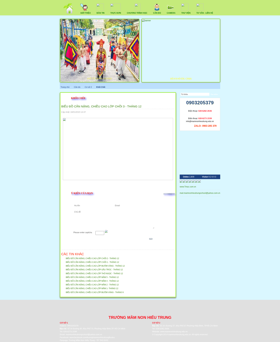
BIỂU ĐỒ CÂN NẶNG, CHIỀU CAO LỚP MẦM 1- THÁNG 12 (92, 288)
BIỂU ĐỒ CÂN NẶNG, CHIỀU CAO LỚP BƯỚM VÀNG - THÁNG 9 (95, 292)
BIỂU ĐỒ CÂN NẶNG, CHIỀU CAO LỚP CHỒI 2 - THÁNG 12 (92, 258)
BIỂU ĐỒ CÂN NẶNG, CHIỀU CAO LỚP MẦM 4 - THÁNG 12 (92, 281)
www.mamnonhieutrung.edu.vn (174, 331)
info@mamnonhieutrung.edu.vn (200, 121)
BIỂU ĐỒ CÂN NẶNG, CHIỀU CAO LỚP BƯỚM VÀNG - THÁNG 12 (95, 266)
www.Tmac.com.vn (188, 187)
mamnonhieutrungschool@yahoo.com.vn (84, 334)
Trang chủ (65, 87)
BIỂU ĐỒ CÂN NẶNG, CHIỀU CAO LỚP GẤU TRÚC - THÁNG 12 (94, 270)
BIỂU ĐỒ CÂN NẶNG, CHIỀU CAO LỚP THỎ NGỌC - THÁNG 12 (94, 273)
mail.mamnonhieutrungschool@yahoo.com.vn (200, 193)
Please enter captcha (82, 232)
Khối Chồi (100, 87)
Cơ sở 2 (88, 87)
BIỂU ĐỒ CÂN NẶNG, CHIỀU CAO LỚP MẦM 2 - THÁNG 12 (92, 285)
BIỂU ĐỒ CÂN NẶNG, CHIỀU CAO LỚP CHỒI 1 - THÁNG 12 (92, 262)
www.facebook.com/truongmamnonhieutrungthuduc (92, 337)
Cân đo (77, 87)
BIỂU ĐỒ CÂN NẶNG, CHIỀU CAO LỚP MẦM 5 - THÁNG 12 (92, 277)
